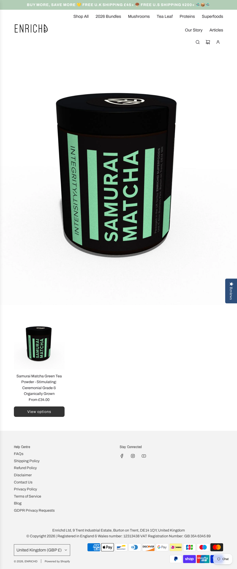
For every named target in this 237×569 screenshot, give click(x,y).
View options (39, 412)
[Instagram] (133, 456)
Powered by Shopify (57, 561)
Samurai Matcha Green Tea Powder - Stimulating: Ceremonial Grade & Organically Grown (39, 385)
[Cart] (208, 42)
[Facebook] (122, 456)
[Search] (198, 42)
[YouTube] (144, 456)
